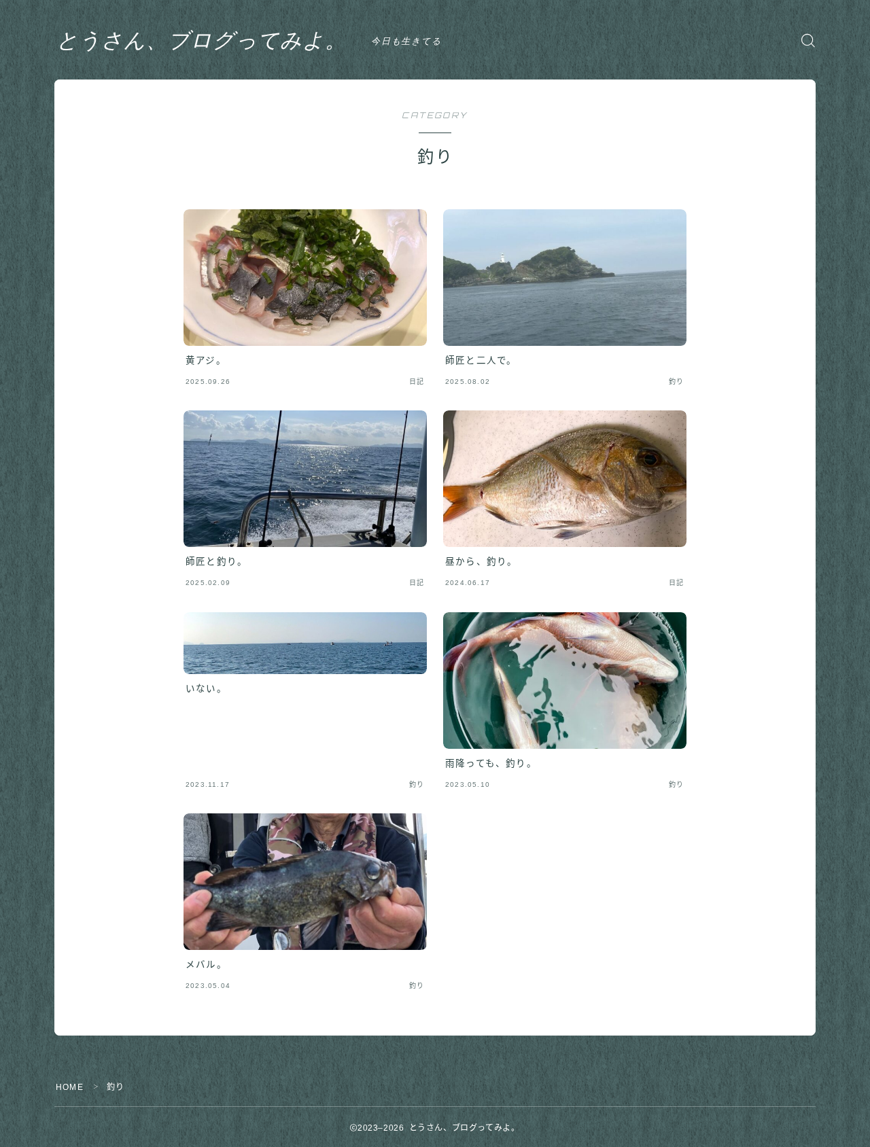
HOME (70, 1087)
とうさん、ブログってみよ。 (201, 40)
